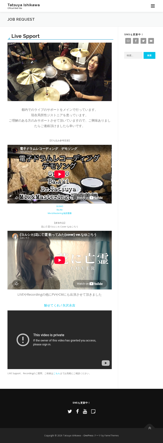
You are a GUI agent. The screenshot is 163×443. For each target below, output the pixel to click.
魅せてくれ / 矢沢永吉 (59, 305)
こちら (56, 373)
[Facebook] (77, 411)
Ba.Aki (60, 209)
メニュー (153, 5)
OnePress (88, 435)
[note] (93, 411)
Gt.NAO (59, 206)
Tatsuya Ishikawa (23, 5)
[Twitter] (69, 411)
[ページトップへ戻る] (149, 428)
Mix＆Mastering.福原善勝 (60, 213)
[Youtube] (85, 411)
